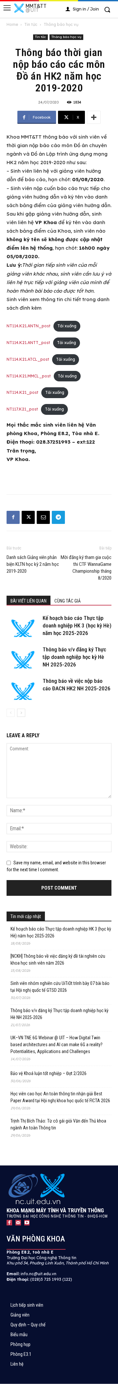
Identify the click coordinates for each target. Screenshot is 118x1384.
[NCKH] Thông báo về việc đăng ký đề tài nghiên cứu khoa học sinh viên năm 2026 (57, 959)
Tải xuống (66, 325)
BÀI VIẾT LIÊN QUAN (28, 601)
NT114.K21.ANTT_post (28, 342)
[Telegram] (58, 517)
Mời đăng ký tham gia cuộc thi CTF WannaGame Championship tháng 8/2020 (86, 567)
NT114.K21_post (22, 392)
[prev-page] (11, 713)
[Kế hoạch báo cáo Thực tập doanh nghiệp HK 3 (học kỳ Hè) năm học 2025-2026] (23, 625)
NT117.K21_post (22, 409)
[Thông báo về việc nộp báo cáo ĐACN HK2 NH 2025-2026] (23, 688)
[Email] (43, 517)
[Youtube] (27, 1222)
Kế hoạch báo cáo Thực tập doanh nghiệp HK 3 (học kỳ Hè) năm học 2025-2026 (77, 625)
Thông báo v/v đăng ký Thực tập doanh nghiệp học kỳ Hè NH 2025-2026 (74, 657)
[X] (28, 517)
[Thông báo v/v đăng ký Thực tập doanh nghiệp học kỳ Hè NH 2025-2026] (23, 657)
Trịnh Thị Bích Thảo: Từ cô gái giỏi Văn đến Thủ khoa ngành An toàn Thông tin (58, 1124)
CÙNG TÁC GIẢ (67, 601)
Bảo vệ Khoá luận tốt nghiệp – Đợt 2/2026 (48, 1073)
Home (12, 24)
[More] (94, 117)
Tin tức (30, 24)
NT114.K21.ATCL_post (28, 359)
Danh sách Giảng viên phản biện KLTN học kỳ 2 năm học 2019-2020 (33, 564)
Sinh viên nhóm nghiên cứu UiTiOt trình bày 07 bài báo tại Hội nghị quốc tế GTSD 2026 (59, 987)
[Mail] (18, 1222)
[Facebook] (13, 517)
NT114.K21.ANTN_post (28, 325)
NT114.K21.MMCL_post (29, 376)
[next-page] (21, 713)
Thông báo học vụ (61, 24)
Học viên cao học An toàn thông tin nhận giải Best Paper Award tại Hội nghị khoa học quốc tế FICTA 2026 (60, 1097)
